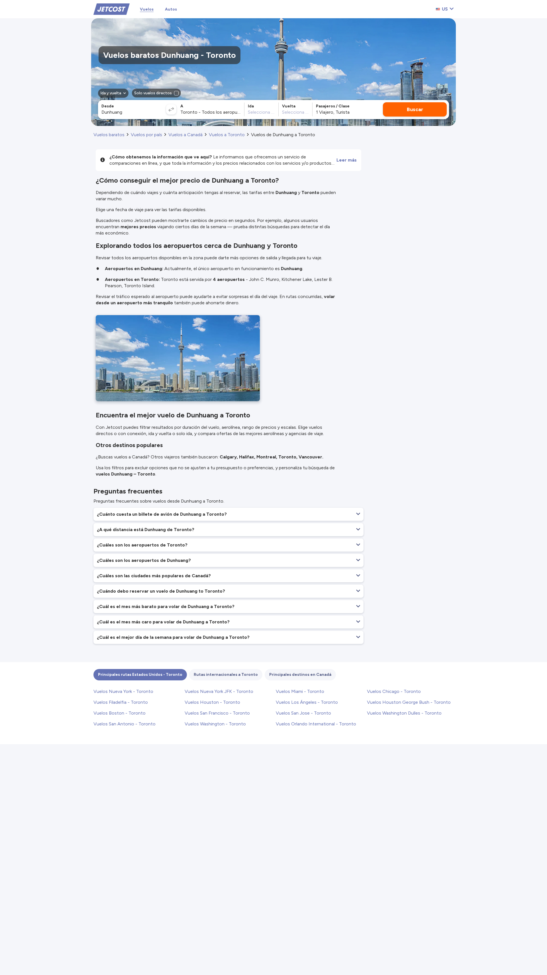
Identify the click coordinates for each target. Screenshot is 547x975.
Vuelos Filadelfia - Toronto (120, 702)
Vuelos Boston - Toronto (119, 713)
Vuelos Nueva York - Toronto (123, 691)
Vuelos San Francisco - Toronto (217, 713)
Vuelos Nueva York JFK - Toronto (219, 691)
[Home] (111, 8)
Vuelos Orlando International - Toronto (316, 724)
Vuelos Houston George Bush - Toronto (409, 702)
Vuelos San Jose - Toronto (303, 713)
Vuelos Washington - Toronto (215, 724)
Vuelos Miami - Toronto (300, 691)
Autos (171, 9)
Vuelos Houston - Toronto (212, 702)
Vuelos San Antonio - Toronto (124, 724)
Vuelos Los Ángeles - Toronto (307, 702)
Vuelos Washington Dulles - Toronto (404, 713)
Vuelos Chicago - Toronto (394, 691)
